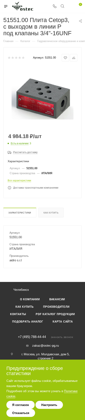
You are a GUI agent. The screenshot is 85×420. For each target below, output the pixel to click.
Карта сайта (63, 321)
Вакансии (57, 299)
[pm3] (42, 97)
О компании (30, 299)
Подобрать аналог (27, 321)
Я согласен (20, 405)
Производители (56, 306)
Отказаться (20, 413)
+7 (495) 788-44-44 (32, 337)
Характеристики (19, 212)
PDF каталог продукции (55, 314)
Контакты (18, 314)
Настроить (49, 405)
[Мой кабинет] (70, 6)
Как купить (51, 212)
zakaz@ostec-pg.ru (45, 345)
